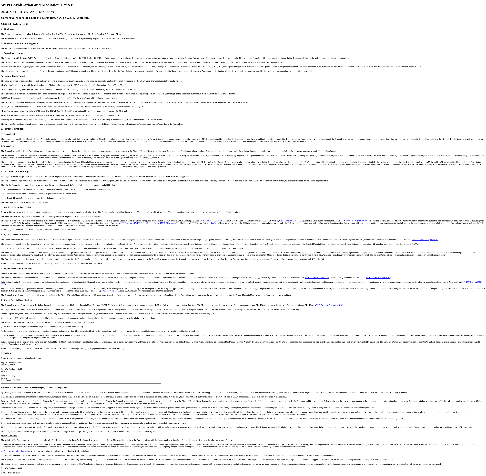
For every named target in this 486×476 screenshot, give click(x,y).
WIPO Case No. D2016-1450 (212, 221)
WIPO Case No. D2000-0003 (317, 278)
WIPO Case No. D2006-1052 (378, 278)
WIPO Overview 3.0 (420, 240)
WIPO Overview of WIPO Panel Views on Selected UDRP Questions (147, 223)
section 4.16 (337, 305)
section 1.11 (213, 223)
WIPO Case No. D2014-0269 (355, 221)
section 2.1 (434, 240)
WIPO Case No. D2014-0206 (291, 221)
